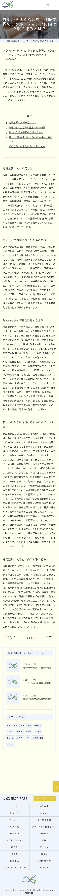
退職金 (28, 731)
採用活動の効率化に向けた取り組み (27, 146)
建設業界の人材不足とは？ (22, 122)
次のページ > (48, 638)
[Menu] (54, 5)
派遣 (8, 725)
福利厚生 (10, 731)
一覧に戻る (29, 637)
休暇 (27, 738)
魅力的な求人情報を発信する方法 (26, 132)
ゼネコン (10, 744)
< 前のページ (11, 638)
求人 (15, 725)
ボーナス (37, 731)
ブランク (10, 738)
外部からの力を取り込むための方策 (27, 127)
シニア (19, 738)
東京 (22, 725)
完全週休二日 (38, 738)
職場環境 (37, 725)
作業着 (19, 731)
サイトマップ (44, 867)
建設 (29, 725)
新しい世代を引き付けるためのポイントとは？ (30, 139)
